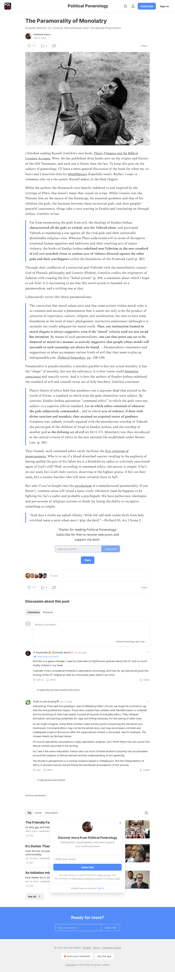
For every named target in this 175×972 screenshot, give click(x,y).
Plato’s (98, 153)
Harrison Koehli (42, 34)
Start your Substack (78, 956)
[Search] (125, 6)
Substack (70, 964)
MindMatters (77, 174)
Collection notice (111, 947)
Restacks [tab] (48, 612)
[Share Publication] (133, 6)
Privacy (87, 947)
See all (32, 896)
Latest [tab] (38, 812)
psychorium (83, 485)
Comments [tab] (33, 612)
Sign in (164, 6)
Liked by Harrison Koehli (48, 656)
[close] (120, 822)
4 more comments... (36, 795)
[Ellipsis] (148, 652)
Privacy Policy (113, 878)
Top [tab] (29, 812)
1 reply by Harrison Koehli (51, 780)
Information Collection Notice (86, 878)
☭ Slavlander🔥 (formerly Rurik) (52, 652)
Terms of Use (104, 875)
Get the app (104, 956)
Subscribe (146, 6)
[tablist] (40, 612)
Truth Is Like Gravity (44, 701)
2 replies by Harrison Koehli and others (58, 690)
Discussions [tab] (51, 812)
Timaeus (110, 153)
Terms (96, 947)
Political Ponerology (71, 357)
